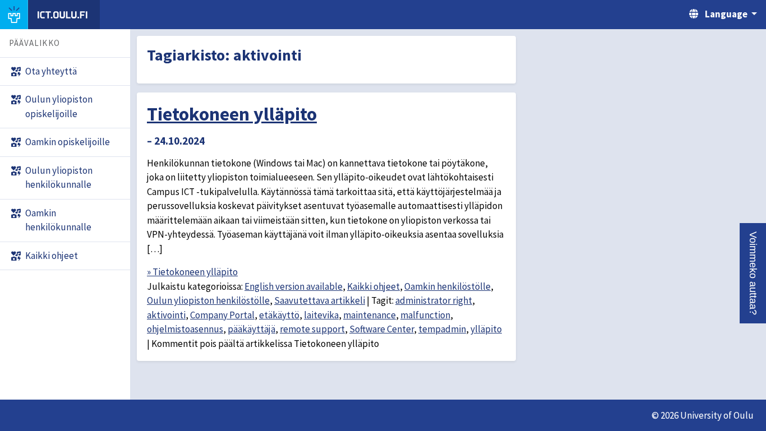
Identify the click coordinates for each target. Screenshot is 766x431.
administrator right (433, 300)
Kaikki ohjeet (373, 286)
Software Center (381, 329)
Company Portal (222, 315)
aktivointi (166, 315)
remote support (312, 329)
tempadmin (442, 329)
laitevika (321, 315)
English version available (293, 286)
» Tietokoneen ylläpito (192, 272)
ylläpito (486, 329)
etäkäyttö (279, 315)
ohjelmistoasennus (185, 329)
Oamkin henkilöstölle (447, 286)
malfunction (425, 315)
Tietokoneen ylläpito (232, 114)
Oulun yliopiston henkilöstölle (208, 300)
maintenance (369, 315)
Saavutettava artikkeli (319, 300)
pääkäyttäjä (251, 329)
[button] (753, 273)
